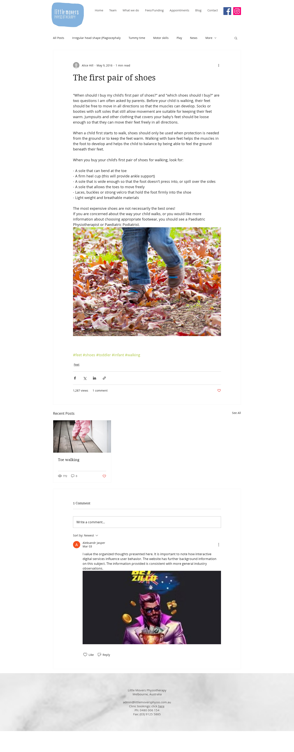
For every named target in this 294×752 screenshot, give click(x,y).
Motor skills (161, 38)
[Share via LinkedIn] (94, 378)
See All (236, 413)
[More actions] (218, 65)
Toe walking (68, 460)
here (161, 706)
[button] (236, 38)
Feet (76, 364)
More (208, 38)
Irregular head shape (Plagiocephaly (96, 38)
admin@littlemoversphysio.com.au (147, 702)
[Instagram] (237, 11)
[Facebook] (227, 11)
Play (179, 38)
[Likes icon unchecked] (85, 654)
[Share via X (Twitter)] (85, 378)
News (193, 38)
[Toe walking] (82, 436)
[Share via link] (104, 378)
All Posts (58, 38)
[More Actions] (218, 544)
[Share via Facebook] (75, 378)
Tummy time (137, 38)
